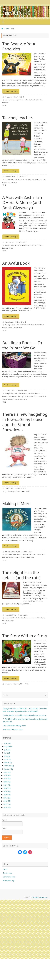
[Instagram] (30, 852)
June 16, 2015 (22, 391)
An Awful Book (16, 263)
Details (26, 618)
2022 (6, 782)
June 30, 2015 (19, 97)
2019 (6, 791)
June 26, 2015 (23, 177)
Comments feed (9, 877)
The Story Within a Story (24, 635)
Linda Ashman (9, 242)
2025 (6, 772)
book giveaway (9, 245)
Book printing (9, 394)
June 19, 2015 (21, 322)
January (8, 769)
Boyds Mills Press (10, 555)
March (8, 763)
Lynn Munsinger (10, 491)
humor (7, 100)
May (7, 756)
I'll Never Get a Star (11, 179)
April (7, 759)
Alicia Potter (9, 618)
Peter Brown (6, 182)
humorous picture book (37, 618)
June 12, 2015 (21, 488)
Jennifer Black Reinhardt (12, 552)
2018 (6, 795)
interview (18, 245)
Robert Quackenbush (15, 328)
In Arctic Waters (33, 394)
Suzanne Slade (9, 391)
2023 (6, 779)
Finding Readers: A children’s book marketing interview (24, 715)
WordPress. (44, 897)
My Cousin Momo (37, 245)
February (9, 766)
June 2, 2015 (19, 684)
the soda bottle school (21, 399)
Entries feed (7, 873)
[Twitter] (25, 852)
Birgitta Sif (16, 618)
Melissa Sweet (14, 557)
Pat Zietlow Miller (10, 615)
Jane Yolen (32, 555)
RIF (35, 396)
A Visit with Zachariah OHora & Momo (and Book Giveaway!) (22, 202)
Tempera (35, 897)
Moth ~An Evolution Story (13, 729)
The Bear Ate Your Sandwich (19, 46)
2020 (6, 788)
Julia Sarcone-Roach (23, 100)
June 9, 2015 (28, 552)
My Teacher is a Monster (37, 179)
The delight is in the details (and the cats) (21, 575)
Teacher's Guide (7, 399)
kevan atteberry (10, 177)
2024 (6, 775)
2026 (6, 743)
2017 (6, 798)
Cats (22, 618)
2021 (6, 785)
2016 (6, 801)
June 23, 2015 (22, 242)
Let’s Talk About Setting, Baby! (14, 726)
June (7, 753)
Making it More (16, 503)
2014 (6, 807)
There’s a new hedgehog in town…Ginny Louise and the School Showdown (24, 422)
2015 (7, 29)
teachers (14, 182)
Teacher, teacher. (17, 117)
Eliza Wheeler (9, 322)
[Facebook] (20, 852)
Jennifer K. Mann (23, 179)
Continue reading (10, 91)
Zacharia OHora (7, 248)
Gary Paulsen (29, 325)
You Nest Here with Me (26, 557)
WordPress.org (8, 881)
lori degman (13, 396)
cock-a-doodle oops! (20, 394)
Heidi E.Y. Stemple (22, 555)
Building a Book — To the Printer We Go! (22, 345)
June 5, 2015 (24, 615)
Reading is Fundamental (25, 396)
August (8, 746)
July (7, 750)
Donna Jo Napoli (10, 325)
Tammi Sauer (9, 488)
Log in (5, 869)
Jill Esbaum (8, 97)
